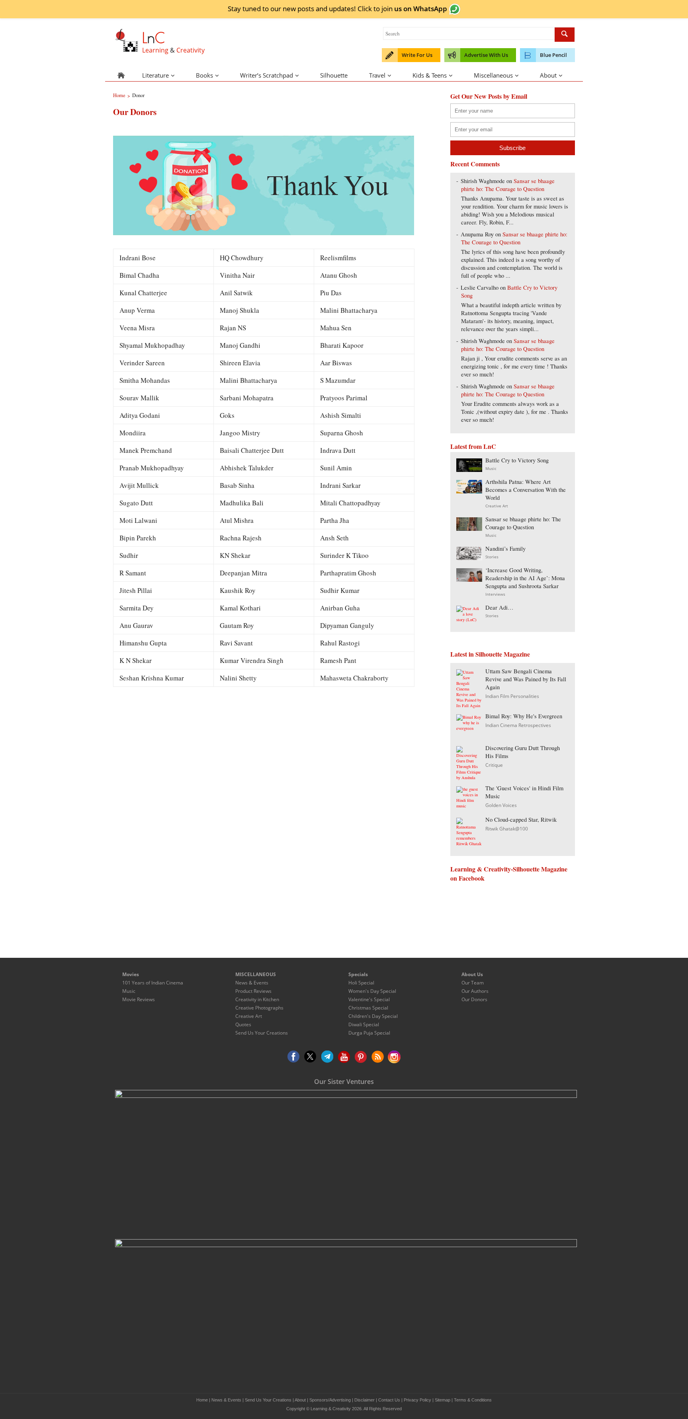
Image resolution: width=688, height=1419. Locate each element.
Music (490, 468)
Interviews (495, 594)
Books (204, 75)
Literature (155, 75)
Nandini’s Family (505, 548)
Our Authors (475, 991)
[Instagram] (394, 1057)
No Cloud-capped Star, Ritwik (521, 819)
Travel (377, 75)
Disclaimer (364, 1400)
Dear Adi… (499, 607)
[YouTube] (344, 1057)
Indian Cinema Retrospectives (518, 725)
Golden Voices (501, 805)
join (414, 8)
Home (202, 1400)
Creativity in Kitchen (257, 999)
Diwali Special (363, 1024)
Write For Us (417, 54)
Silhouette (334, 75)
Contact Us (389, 1400)
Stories (491, 556)
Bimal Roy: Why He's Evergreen (523, 716)
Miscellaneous (493, 75)
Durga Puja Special (369, 1032)
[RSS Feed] (377, 1057)
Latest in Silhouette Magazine (490, 654)
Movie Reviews (138, 999)
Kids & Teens (429, 75)
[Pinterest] (360, 1057)
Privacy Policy (417, 1400)
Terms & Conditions (473, 1400)
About (548, 75)
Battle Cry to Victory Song (517, 460)
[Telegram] (327, 1057)
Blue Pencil (553, 54)
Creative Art (496, 506)
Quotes (243, 1024)
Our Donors (474, 999)
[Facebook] (293, 1057)
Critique (494, 765)
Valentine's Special (369, 999)
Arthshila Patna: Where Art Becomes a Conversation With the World (525, 489)
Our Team (472, 982)
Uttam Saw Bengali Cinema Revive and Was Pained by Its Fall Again (525, 679)
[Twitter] (310, 1057)
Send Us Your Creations (261, 1032)
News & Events (251, 982)
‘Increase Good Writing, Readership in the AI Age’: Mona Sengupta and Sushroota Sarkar (525, 578)
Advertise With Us (486, 54)
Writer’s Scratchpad (266, 75)
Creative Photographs (259, 1007)
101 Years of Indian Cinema (152, 982)
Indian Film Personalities (512, 696)
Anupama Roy (477, 234)
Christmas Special (368, 1007)
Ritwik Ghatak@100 (506, 828)
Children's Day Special (373, 1016)
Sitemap (442, 1400)
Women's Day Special (372, 991)
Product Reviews (253, 991)
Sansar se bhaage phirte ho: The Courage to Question (508, 185)
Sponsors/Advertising (330, 1400)
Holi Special (361, 982)
